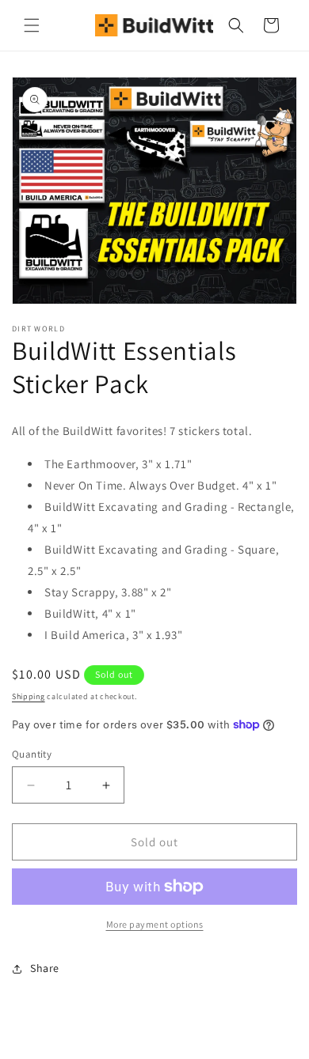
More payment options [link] (155, 924)
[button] (31, 25)
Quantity (32, 754)
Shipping (28, 696)
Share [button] (44, 968)
